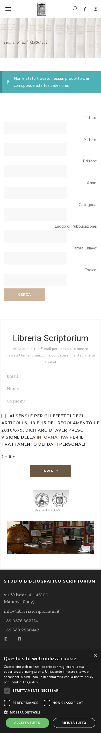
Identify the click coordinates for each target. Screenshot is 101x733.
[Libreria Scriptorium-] (41, 9)
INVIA (47, 471)
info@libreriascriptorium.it (31, 611)
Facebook (85, 9)
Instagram (95, 9)
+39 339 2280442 (21, 630)
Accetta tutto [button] (27, 723)
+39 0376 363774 (21, 620)
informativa (52, 437)
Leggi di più (31, 682)
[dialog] (50, 691)
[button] (50, 712)
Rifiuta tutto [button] (74, 723)
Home (9, 42)
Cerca (24, 294)
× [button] (95, 655)
